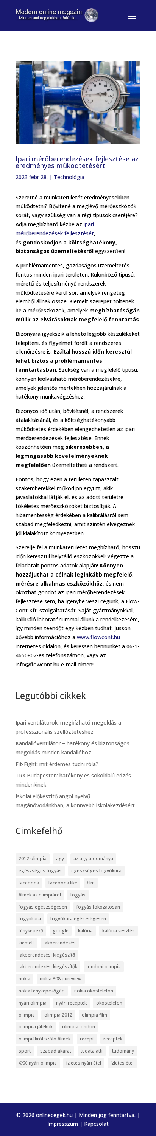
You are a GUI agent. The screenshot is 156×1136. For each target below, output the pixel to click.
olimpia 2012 (58, 1015)
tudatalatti (92, 1051)
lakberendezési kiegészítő (47, 955)
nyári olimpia (33, 1003)
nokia (24, 978)
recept (87, 1039)
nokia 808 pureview (61, 978)
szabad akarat (55, 1051)
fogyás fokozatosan (98, 907)
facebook (29, 882)
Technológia (69, 177)
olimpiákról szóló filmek (44, 1039)
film (91, 882)
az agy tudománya (93, 858)
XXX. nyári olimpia (38, 1063)
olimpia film (94, 1015)
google (61, 930)
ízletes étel (122, 1063)
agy (60, 858)
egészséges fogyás (40, 870)
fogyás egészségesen (43, 907)
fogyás (78, 895)
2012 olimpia (33, 858)
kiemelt (26, 943)
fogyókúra (30, 918)
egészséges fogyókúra (96, 870)
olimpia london (78, 1026)
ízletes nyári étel (83, 1063)
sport (25, 1051)
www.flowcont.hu (98, 637)
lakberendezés (60, 943)
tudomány (123, 1051)
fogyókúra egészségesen (78, 918)
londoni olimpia (104, 966)
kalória (85, 930)
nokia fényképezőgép (42, 991)
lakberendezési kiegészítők (48, 966)
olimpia (27, 1015)
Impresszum (62, 1123)
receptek (112, 1039)
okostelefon (109, 1003)
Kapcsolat (96, 1123)
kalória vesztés (118, 930)
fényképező (31, 930)
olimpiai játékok (36, 1026)
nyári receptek (71, 1003)
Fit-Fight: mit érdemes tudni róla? (57, 764)
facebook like (62, 882)
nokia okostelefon (93, 991)
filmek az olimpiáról (40, 895)
